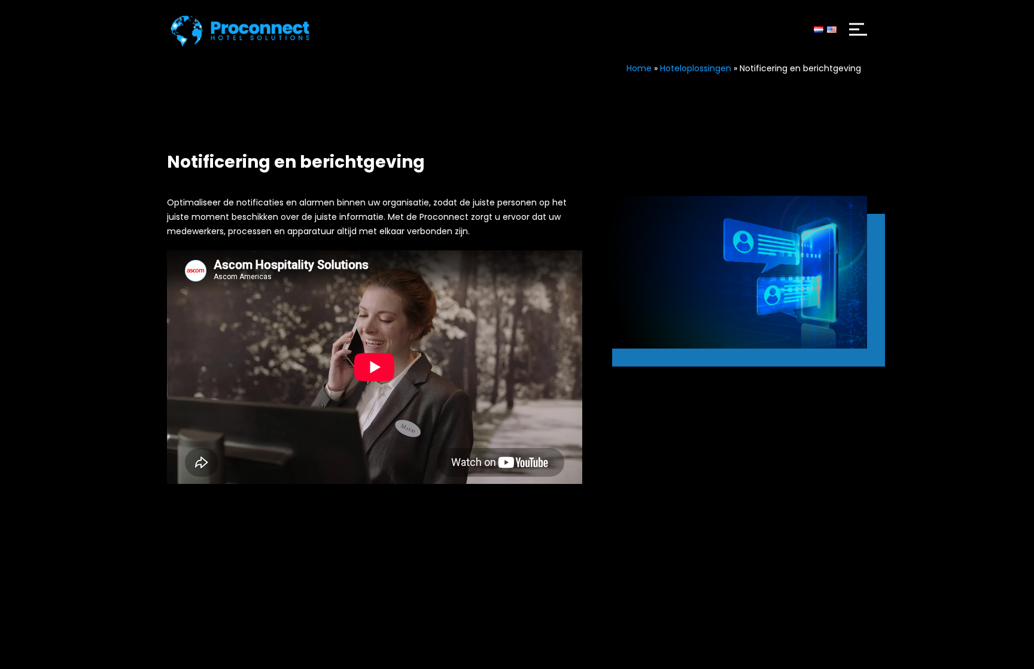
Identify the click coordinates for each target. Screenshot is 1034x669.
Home (639, 68)
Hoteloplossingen (695, 68)
